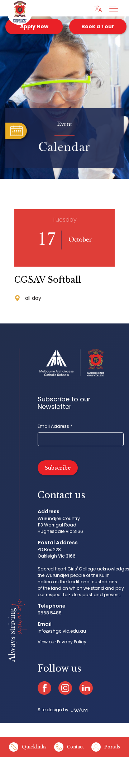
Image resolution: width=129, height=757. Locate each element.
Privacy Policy (71, 642)
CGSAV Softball (47, 280)
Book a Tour (97, 26)
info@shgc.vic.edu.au (62, 631)
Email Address (55, 426)
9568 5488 (50, 613)
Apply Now (34, 26)
